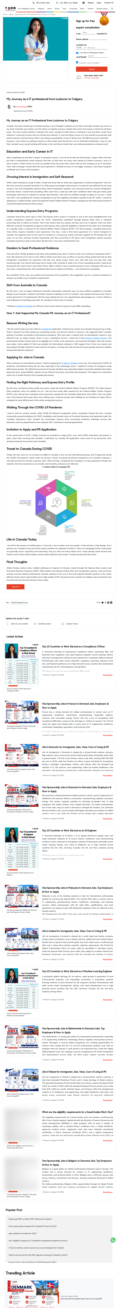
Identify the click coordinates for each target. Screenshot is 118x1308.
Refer (82, 9)
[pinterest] (108, 603)
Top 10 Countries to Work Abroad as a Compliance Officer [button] (73, 647)
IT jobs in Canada (69, 363)
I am (78, 34)
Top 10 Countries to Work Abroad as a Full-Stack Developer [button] (73, 1244)
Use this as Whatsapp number (92, 53)
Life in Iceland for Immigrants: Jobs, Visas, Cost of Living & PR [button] (74, 931)
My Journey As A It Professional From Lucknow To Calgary (35, 14)
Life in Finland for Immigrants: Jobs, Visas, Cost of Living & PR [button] (74, 1072)
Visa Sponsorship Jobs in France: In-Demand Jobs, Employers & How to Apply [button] (75, 706)
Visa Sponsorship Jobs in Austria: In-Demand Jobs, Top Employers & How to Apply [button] (76, 1197)
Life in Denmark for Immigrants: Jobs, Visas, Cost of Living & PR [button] (75, 747)
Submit (92, 69)
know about (82, 39)
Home (5, 14)
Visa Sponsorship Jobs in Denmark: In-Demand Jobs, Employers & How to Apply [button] (76, 789)
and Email (81, 57)
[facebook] (105, 603)
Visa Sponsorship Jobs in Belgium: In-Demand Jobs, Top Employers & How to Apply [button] (77, 1154)
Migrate (41, 9)
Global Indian (102, 9)
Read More (108, 675)
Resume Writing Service (96, 338)
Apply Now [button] (15, 587)
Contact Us (109, 3)
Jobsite (90, 9)
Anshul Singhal (21, 107)
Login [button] (99, 3)
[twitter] (103, 603)
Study (57, 9)
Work (49, 9)
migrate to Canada (24, 306)
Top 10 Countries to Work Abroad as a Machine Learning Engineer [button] (77, 971)
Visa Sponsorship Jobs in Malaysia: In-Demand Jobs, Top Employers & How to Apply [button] (77, 890)
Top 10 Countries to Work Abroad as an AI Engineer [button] (69, 830)
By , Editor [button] (23, 107)
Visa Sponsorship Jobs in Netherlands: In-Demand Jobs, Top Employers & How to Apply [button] (73, 1030)
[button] (18, 624)
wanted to (102, 34)
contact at (81, 45)
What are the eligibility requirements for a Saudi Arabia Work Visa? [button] (77, 1112)
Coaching (73, 9)
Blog (11, 14)
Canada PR (46, 329)
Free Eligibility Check (26, 9)
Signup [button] (91, 3)
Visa (64, 9)
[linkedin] (111, 603)
